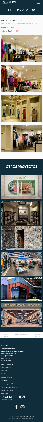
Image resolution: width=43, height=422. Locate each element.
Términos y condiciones (9, 387)
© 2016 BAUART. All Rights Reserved (21, 418)
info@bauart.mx (8, 358)
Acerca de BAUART (8, 367)
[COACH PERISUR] (21, 213)
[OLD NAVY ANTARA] (21, 264)
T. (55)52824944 (7, 356)
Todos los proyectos (21, 334)
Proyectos (4, 370)
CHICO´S (16, 31)
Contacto (4, 393)
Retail (10, 31)
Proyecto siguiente (5, 335)
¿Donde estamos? (7, 377)
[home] (9, 2)
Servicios (4, 374)
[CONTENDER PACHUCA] (21, 289)
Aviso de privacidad (7, 384)
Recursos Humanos (7, 390)
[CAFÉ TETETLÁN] (21, 238)
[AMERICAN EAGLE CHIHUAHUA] (21, 315)
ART (4, 345)
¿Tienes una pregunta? (21, 416)
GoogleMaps (5, 360)
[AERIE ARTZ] (21, 187)
